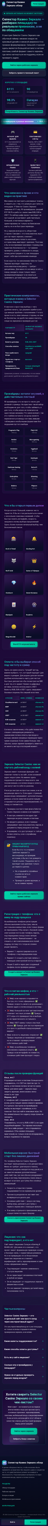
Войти (12, 1522)
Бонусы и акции (8, 1495)
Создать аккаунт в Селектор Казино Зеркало (24, 973)
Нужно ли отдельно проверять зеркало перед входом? (19, 1376)
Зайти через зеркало (24, 1431)
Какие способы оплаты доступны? (21, 1349)
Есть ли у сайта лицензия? (17, 1357)
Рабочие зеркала (8, 1492)
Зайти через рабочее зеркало (24, 65)
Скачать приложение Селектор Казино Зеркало (24, 1219)
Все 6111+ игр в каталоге (24, 644)
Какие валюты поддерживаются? (20, 1341)
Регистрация (38, 4)
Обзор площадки (8, 1488)
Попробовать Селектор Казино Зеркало (24, 111)
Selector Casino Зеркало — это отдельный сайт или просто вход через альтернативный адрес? (20, 1319)
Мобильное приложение (11, 1499)
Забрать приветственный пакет (24, 73)
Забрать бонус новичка (24, 1439)
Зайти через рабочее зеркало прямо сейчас (24, 895)
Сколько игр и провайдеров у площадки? (18, 1366)
